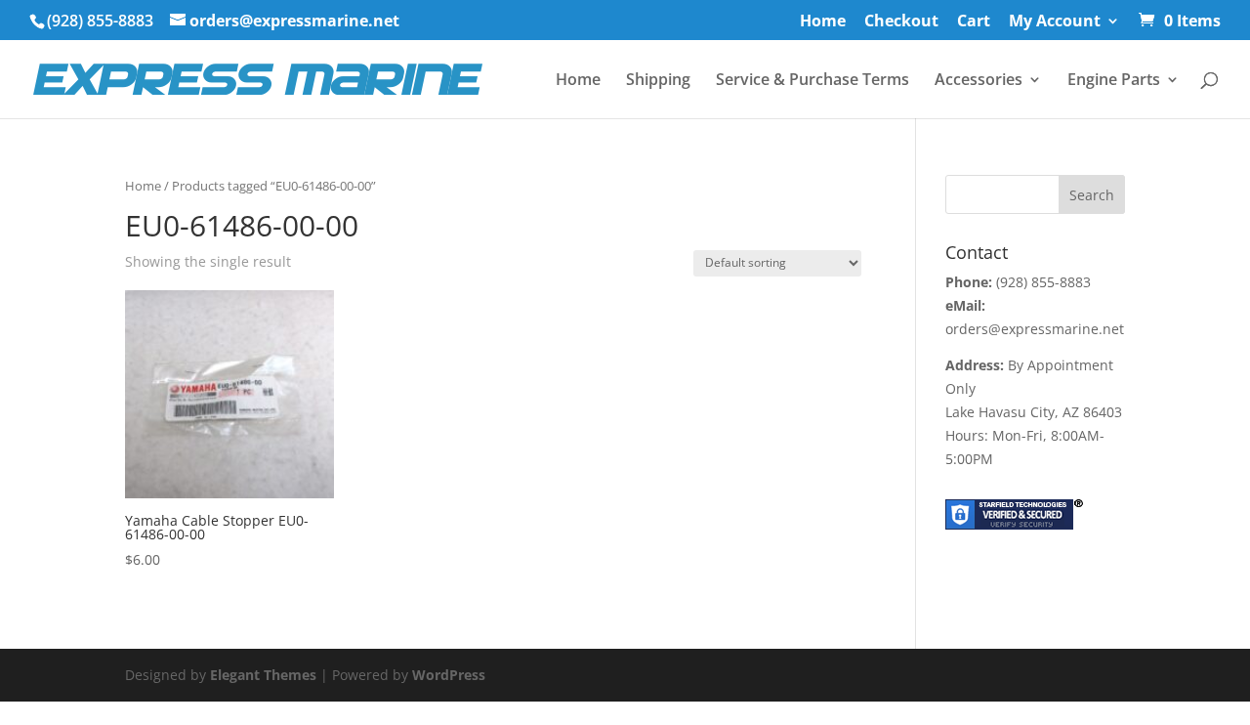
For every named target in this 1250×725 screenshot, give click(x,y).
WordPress (448, 674)
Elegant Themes (263, 674)
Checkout (901, 22)
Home (823, 22)
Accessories (978, 81)
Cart (973, 22)
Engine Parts (1113, 81)
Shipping (658, 81)
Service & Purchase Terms (812, 81)
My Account (1055, 22)
